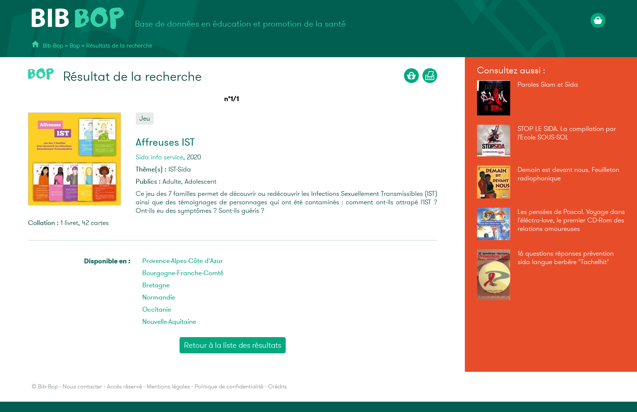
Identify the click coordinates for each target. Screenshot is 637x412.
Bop (75, 46)
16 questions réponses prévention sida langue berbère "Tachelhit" (566, 257)
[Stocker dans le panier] (411, 75)
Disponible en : (107, 261)
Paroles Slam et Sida (548, 84)
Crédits (277, 387)
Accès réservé (124, 387)
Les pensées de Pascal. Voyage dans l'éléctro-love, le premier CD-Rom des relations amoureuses (571, 220)
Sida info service (159, 157)
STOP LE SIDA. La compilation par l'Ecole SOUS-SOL (567, 133)
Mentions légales (168, 387)
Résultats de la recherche (119, 46)
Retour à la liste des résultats (232, 345)
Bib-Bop (53, 46)
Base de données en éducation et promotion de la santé (240, 24)
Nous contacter (82, 387)
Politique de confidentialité (229, 387)
